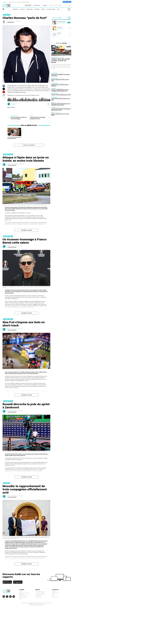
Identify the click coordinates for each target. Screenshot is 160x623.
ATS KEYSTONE (11, 165)
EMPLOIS (20, 598)
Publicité (5, 2)
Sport (53, 595)
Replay (45, 5)
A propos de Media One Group (23, 2)
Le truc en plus (55, 597)
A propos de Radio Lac (23, 595)
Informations (38, 595)
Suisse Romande (55, 593)
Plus (58, 9)
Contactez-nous (11, 2)
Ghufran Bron (11, 22)
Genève (53, 591)
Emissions (15, 9)
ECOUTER (28, 5)
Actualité (22, 9)
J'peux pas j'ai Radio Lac (40, 594)
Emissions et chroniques (24, 593)
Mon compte (67, 1)
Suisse (53, 594)
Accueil (20, 591)
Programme (37, 5)
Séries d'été (30, 9)
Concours (36, 9)
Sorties (43, 9)
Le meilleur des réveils (40, 591)
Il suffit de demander (40, 593)
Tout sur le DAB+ (51, 9)
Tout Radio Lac (39, 597)
